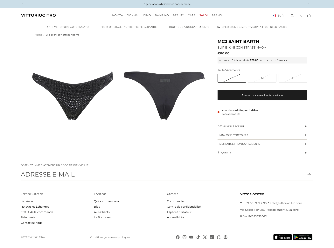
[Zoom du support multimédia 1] (72, 96)
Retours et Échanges (35, 206)
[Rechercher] (292, 15)
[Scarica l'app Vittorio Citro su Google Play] (303, 237)
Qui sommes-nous (106, 201)
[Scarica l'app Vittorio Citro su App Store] (282, 237)
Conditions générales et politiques (110, 237)
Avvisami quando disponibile (262, 95)
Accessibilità (175, 217)
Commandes (175, 201)
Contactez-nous (31, 223)
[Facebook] (177, 237)
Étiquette (224, 152)
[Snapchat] (218, 237)
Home (38, 34)
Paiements (28, 217)
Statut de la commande (37, 212)
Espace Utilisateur (179, 212)
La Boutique (102, 217)
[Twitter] (205, 237)
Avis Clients (102, 212)
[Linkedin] (212, 237)
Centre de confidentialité (184, 206)
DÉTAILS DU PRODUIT (231, 126)
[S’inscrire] (309, 174)
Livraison (27, 201)
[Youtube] (191, 237)
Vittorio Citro (37, 237)
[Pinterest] (225, 237)
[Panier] (309, 15)
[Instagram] (184, 237)
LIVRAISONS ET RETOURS (233, 135)
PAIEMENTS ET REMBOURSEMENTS (239, 143)
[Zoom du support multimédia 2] (164, 96)
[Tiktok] (198, 237)
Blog (97, 206)
